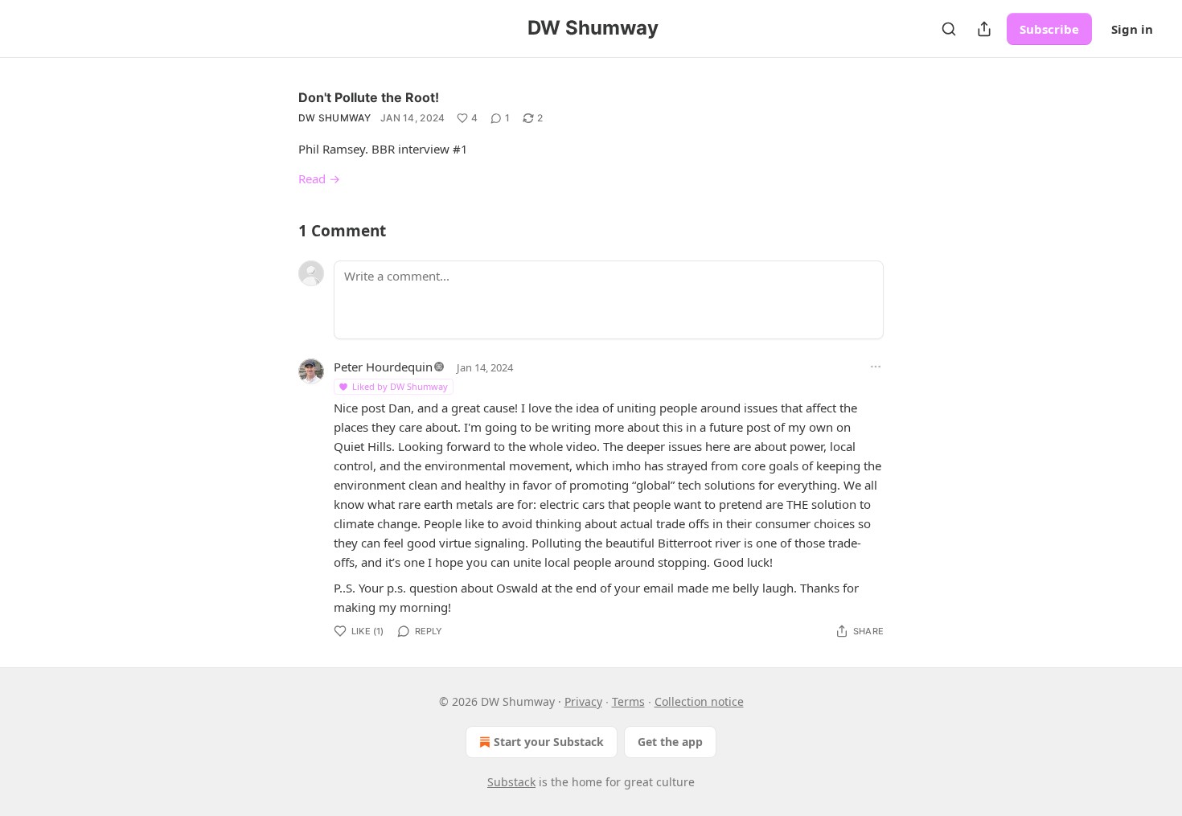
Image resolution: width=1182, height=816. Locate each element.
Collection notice (699, 701)
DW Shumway (334, 118)
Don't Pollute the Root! (368, 97)
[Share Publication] (984, 29)
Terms (628, 701)
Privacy (583, 701)
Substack (511, 781)
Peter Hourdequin (383, 367)
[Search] (949, 29)
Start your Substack (549, 741)
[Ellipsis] (876, 366)
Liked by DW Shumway (400, 386)
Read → (319, 178)
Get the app (670, 741)
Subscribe (1049, 29)
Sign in (1132, 29)
